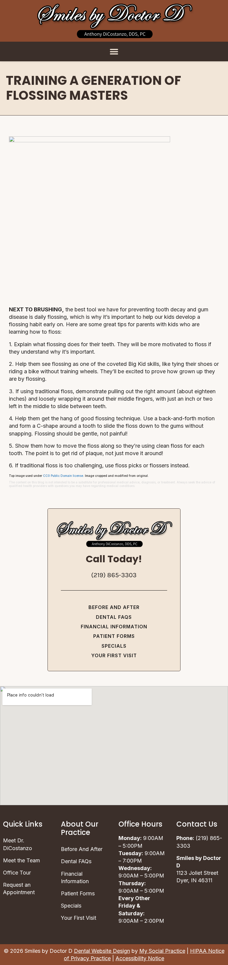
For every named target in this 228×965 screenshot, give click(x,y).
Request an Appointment (19, 888)
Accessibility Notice (139, 958)
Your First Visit (114, 655)
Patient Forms (114, 636)
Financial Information (114, 627)
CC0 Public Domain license (63, 475)
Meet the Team (21, 860)
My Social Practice (162, 951)
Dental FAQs (114, 617)
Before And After (114, 607)
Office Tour (17, 872)
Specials (114, 646)
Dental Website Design (102, 951)
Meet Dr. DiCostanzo (17, 844)
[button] (114, 51)
